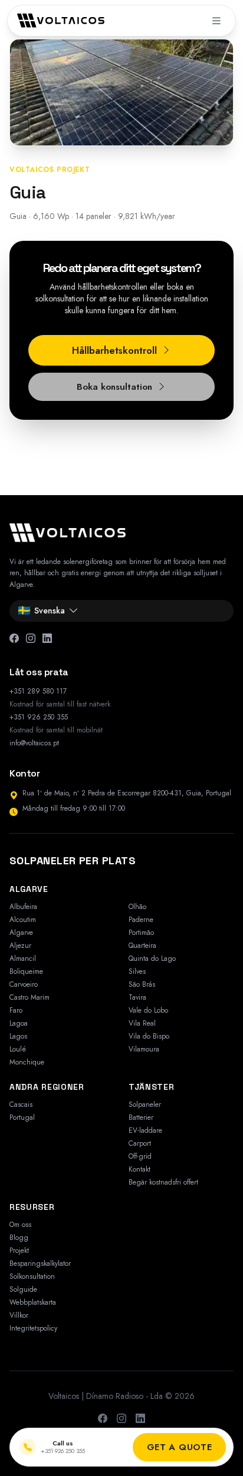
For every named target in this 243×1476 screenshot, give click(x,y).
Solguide (23, 1289)
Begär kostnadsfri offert (163, 1182)
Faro (15, 1010)
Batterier (141, 1117)
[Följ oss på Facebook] (14, 638)
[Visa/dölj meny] (216, 20)
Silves (137, 971)
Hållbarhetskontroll (114, 350)
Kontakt (139, 1169)
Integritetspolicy (33, 1328)
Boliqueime (26, 971)
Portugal (22, 1117)
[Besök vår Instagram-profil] (121, 1419)
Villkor (18, 1315)
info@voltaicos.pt (34, 743)
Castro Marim (29, 997)
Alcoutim (22, 919)
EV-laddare (145, 1130)
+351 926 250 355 (38, 717)
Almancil (22, 958)
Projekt (19, 1250)
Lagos (18, 1036)
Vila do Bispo (149, 1036)
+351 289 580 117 (38, 691)
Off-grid (140, 1156)
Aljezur (20, 945)
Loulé (17, 1049)
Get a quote (179, 1447)
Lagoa (18, 1023)
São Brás (142, 984)
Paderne (141, 919)
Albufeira (23, 906)
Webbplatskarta (32, 1302)
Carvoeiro (23, 984)
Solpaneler (145, 1104)
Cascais (20, 1104)
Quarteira (142, 945)
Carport (140, 1143)
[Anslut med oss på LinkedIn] (140, 1419)
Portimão (141, 932)
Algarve (21, 932)
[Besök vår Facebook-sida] (102, 1419)
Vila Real (142, 1023)
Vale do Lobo (148, 1010)
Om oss (20, 1224)
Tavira (137, 997)
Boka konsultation (114, 386)
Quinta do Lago (152, 958)
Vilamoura (144, 1049)
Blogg (18, 1237)
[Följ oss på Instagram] (30, 638)
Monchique (26, 1062)
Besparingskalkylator (40, 1263)
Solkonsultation (32, 1276)
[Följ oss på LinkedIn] (47, 638)
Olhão (137, 906)
